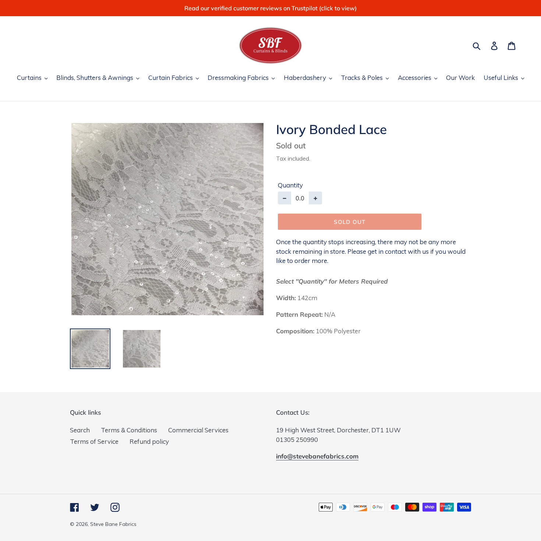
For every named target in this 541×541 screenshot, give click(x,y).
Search (80, 430)
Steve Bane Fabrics (113, 524)
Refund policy (149, 441)
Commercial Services (198, 430)
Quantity (290, 185)
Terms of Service (94, 441)
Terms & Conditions (129, 430)
